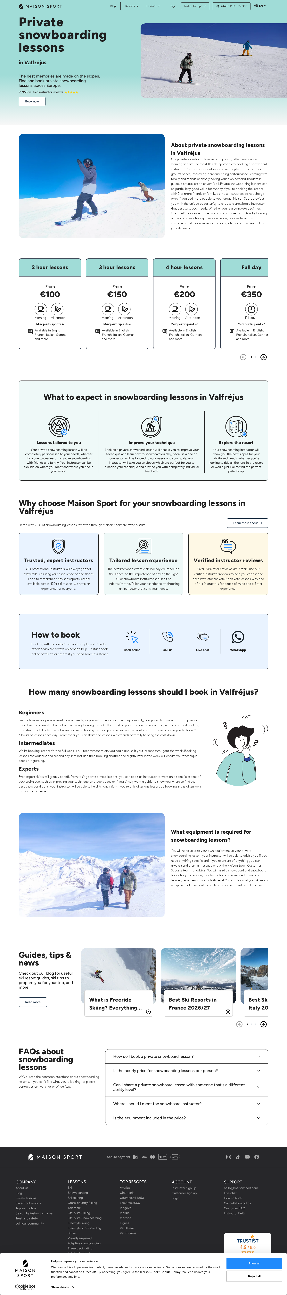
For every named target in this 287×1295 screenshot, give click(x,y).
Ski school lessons (28, 1203)
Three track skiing (80, 1248)
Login (173, 6)
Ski (70, 1187)
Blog (19, 1193)
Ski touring (75, 1198)
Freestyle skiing (78, 1223)
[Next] (263, 357)
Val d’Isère (127, 1228)
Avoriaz (125, 1187)
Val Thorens (128, 1233)
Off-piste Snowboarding (85, 1218)
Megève (125, 1208)
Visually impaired (80, 1238)
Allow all (254, 1263)
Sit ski (72, 1233)
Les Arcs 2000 (130, 1203)
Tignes (124, 1223)
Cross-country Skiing (82, 1203)
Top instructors (26, 1208)
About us (22, 1188)
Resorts (130, 6)
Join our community (30, 1223)
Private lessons (26, 1198)
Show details (60, 1287)
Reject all (254, 1276)
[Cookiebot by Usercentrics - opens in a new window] (25, 1287)
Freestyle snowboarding (84, 1228)
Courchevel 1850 (132, 1198)
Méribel (125, 1213)
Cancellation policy (237, 1203)
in (32, 62)
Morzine (125, 1218)
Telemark (74, 1208)
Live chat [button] (230, 1193)
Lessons (151, 6)
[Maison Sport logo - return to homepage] (55, 1157)
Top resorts (133, 1182)
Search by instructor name (34, 1213)
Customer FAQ (234, 1208)
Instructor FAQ (234, 1213)
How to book (233, 1198)
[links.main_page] (40, 6)
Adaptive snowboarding (84, 1243)
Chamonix (127, 1193)
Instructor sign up (195, 6)
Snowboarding (78, 1193)
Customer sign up (184, 1193)
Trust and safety (27, 1218)
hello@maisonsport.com (241, 1188)
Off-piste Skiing (79, 1213)
